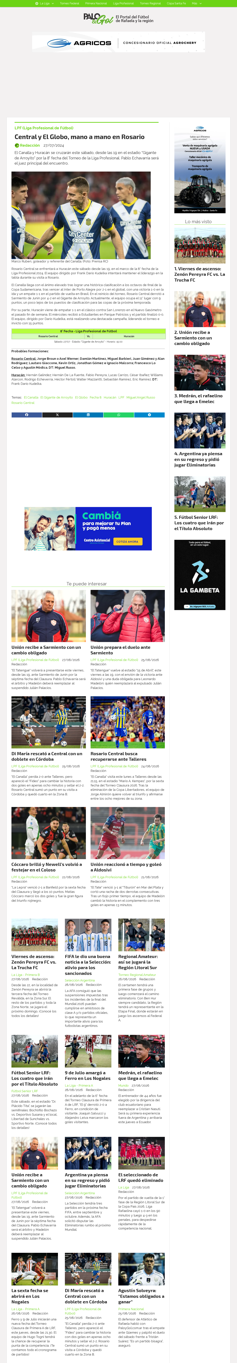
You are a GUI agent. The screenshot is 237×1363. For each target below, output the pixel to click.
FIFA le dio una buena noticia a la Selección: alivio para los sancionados (88, 965)
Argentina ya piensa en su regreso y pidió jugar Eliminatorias (87, 1180)
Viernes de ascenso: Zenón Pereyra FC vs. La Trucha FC (33, 962)
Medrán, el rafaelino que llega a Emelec (140, 1075)
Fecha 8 (95, 397)
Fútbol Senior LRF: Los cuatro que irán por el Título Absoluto (34, 1078)
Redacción (30, 145)
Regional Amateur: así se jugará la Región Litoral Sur (138, 962)
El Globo (81, 397)
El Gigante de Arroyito (56, 397)
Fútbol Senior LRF (24, 1091)
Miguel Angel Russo (140, 397)
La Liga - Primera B (25, 975)
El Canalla (31, 397)
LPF (121, 397)
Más (194, 3)
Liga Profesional (123, 3)
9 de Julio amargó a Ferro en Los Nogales (88, 1075)
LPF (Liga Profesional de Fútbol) (44, 128)
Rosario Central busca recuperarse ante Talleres (118, 756)
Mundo (123, 1085)
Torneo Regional (150, 3)
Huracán (110, 397)
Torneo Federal (69, 3)
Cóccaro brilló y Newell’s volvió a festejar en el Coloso (46, 866)
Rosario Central (22, 403)
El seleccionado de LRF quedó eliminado (140, 1177)
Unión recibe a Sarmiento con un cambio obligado (46, 649)
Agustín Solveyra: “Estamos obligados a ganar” (141, 1296)
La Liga (44, 3)
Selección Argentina (80, 980)
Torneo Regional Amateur (137, 975)
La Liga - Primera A (79, 1085)
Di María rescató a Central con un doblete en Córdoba (46, 756)
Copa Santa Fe (176, 3)
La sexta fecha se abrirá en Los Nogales (29, 1296)
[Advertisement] (118, 91)
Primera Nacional (96, 3)
